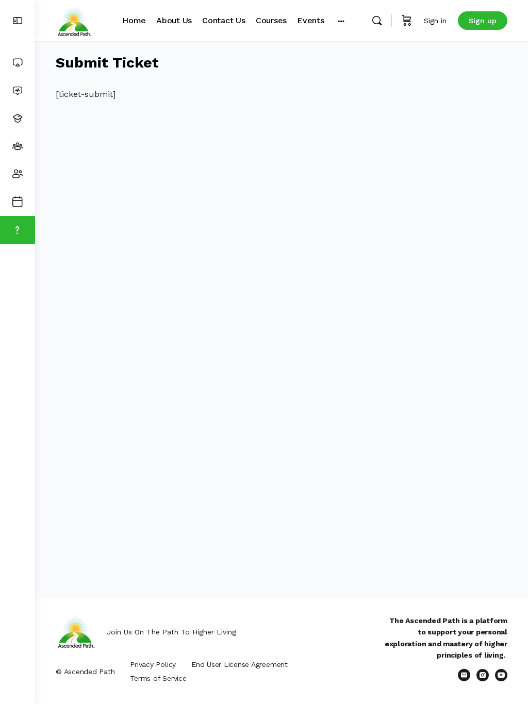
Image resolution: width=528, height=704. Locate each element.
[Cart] (407, 20)
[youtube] (501, 675)
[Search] (377, 20)
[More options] (341, 20)
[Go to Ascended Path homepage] (74, 19)
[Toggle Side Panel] (17, 21)
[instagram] (482, 675)
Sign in (435, 20)
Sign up (483, 20)
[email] (464, 675)
